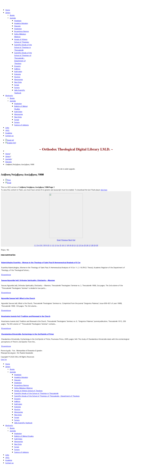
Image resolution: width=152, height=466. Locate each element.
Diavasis (8, 161)
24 (82, 245)
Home (7, 153)
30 (97, 245)
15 (60, 245)
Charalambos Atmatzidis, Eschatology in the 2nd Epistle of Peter (27, 334)
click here (104, 189)
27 (90, 245)
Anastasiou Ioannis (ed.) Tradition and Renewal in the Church (25, 316)
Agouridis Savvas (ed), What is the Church (18, 298)
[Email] (8, 182)
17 (65, 245)
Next (70, 240)
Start (59, 240)
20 (73, 245)
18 (68, 245)
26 (87, 245)
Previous (64, 240)
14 (58, 245)
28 (92, 245)
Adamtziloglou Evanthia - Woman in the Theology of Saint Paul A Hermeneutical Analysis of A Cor (40, 262)
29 (95, 245)
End (73, 240)
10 (48, 245)
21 (75, 245)
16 (63, 245)
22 (77, 245)
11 (51, 245)
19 (70, 245)
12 (53, 245)
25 (85, 245)
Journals (8, 159)
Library (7, 156)
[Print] (8, 180)
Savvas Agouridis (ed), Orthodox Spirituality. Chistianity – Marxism (28, 280)
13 (55, 245)
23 (80, 245)
